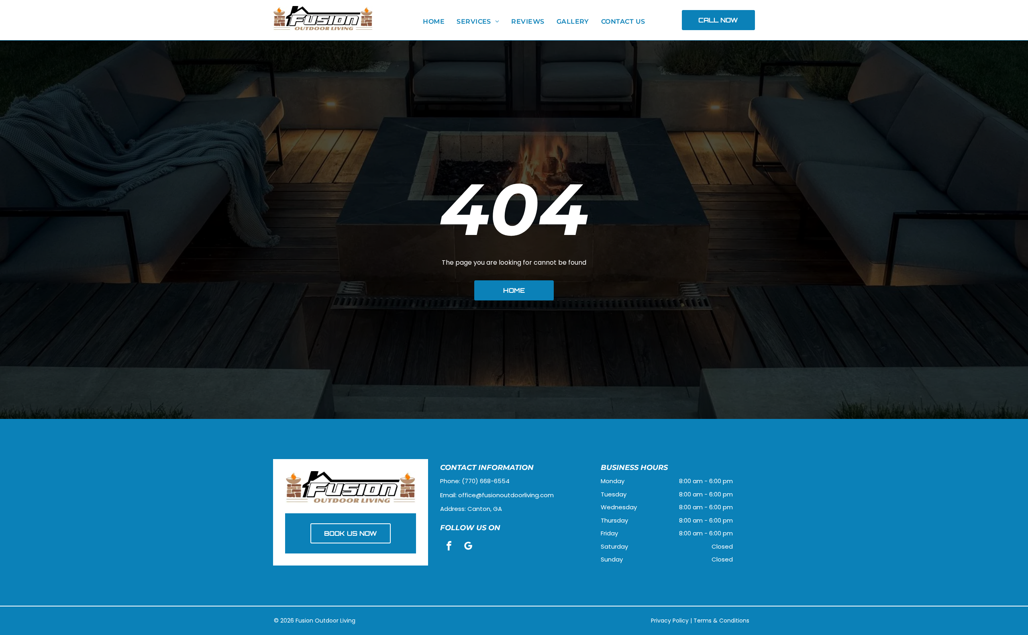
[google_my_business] (468, 547)
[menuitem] (434, 22)
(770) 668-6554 (486, 481)
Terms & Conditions (721, 621)
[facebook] (449, 547)
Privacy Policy (670, 621)
